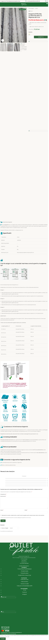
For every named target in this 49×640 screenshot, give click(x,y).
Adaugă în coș (41, 36)
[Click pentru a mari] (2, 40)
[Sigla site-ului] (24, 4)
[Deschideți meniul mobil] (2, 4)
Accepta (2, 638)
